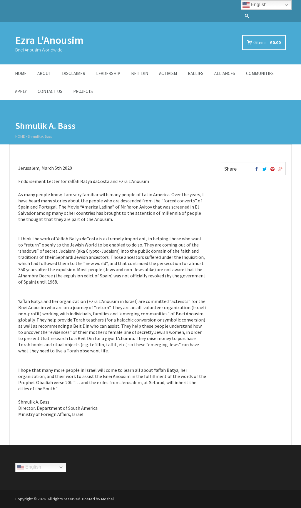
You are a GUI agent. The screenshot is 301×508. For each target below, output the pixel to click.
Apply (21, 91)
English (258, 4)
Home (20, 73)
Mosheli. (108, 499)
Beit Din (139, 73)
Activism (168, 73)
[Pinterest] (272, 169)
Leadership (108, 73)
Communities (260, 73)
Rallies (195, 73)
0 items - (267, 42)
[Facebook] (257, 169)
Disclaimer (73, 73)
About (44, 73)
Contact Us (50, 91)
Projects (83, 91)
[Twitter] (264, 169)
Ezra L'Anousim (49, 40)
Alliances (224, 73)
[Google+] (280, 169)
